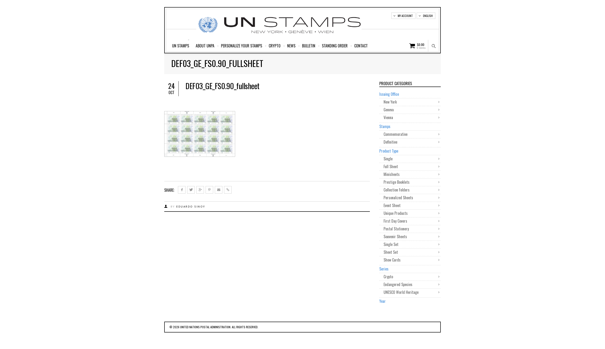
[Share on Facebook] (182, 190)
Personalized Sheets (398, 197)
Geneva (389, 109)
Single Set (391, 244)
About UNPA (205, 46)
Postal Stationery (396, 229)
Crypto (275, 46)
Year (382, 301)
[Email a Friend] (218, 190)
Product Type (388, 151)
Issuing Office (389, 94)
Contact (361, 46)
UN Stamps (180, 46)
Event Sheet (392, 205)
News (291, 46)
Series (384, 269)
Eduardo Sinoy (190, 206)
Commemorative (395, 134)
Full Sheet (391, 166)
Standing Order (335, 46)
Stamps (384, 126)
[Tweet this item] (191, 190)
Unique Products (396, 213)
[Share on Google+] (200, 190)
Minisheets (392, 174)
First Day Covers (395, 221)
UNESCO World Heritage (401, 292)
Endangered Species (398, 284)
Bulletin (308, 46)
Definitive (390, 142)
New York (390, 102)
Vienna (388, 117)
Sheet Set (391, 252)
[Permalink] (228, 190)
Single (388, 159)
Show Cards (392, 260)
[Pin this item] (209, 190)
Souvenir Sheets (395, 236)
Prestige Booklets (397, 182)
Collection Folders (397, 190)
